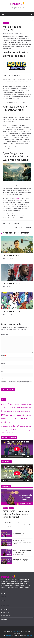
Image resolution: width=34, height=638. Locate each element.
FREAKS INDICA (5, 609)
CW (10, 407)
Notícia (5, 422)
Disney (15, 407)
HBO (26, 411)
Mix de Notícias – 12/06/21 (12, 311)
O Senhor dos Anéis (27, 423)
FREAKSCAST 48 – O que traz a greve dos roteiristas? (21, 532)
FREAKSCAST (11, 411)
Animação (5, 404)
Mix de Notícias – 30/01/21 (11, 224)
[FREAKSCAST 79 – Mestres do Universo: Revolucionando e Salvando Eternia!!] (17, 497)
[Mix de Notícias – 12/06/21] (17, 293)
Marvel (17, 418)
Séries (14, 429)
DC (12, 407)
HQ (23, 415)
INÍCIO (3, 593)
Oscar (10, 423)
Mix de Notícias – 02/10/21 (12, 256)
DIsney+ (20, 407)
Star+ (27, 426)
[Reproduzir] (3, 456)
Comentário (5, 334)
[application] (17, 449)
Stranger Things (7, 430)
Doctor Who (27, 407)
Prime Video (18, 426)
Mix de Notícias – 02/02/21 (23, 228)
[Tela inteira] (30, 456)
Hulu (25, 415)
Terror (19, 430)
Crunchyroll (6, 407)
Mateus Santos (19, 33)
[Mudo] (28, 456)
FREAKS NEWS (6, 23)
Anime (12, 404)
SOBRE (3, 600)
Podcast (10, 426)
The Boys (28, 430)
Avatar (23, 404)
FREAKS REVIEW (5, 616)
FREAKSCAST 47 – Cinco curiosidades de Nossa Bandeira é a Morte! (22, 542)
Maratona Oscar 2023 (10, 418)
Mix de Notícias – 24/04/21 (12, 283)
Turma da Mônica (9, 432)
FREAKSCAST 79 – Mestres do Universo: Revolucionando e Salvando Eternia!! (16, 514)
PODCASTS (12, 507)
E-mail (3, 363)
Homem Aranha (8, 415)
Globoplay (23, 411)
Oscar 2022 (14, 423)
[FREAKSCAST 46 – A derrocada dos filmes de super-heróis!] (6, 552)
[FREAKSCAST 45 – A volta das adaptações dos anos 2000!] (6, 561)
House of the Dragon (17, 415)
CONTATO (4, 597)
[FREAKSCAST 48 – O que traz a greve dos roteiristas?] (6, 534)
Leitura (3, 419)
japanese (29, 415)
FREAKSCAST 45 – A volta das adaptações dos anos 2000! (20, 560)
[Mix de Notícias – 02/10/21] (17, 237)
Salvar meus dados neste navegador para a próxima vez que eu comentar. (16, 383)
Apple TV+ (18, 404)
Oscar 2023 (20, 423)
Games (17, 411)
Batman (26, 404)
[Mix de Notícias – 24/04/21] (17, 265)
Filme (4, 411)
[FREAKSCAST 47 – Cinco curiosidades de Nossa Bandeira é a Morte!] (6, 543)
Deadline (16, 198)
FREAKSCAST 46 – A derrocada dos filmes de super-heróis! (22, 551)
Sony (24, 426)
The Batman (23, 430)
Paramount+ (4, 426)
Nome (3, 356)
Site (2, 371)
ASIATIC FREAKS (5, 612)
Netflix (24, 418)
